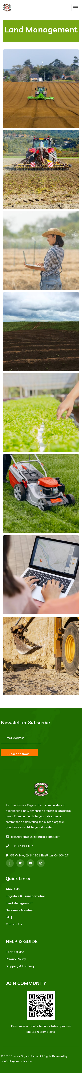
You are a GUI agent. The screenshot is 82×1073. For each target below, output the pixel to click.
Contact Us (14, 924)
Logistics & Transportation (26, 896)
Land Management (19, 903)
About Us (13, 889)
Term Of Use (15, 952)
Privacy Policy (16, 959)
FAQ (9, 917)
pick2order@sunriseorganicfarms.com (35, 837)
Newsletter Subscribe (25, 722)
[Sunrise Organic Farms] (7, 7)
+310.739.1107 (22, 846)
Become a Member (19, 910)
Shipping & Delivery (20, 966)
